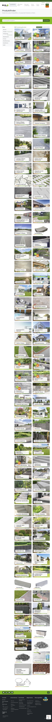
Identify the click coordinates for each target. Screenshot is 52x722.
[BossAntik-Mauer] (22, 376)
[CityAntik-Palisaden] (41, 510)
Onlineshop (48, 2)
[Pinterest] (12, 692)
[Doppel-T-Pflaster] (22, 229)
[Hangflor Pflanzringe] (41, 437)
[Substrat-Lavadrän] (41, 669)
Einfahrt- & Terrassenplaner (38, 701)
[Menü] (50, 715)
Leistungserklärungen (22, 708)
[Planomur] (41, 425)
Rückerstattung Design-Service (30, 703)
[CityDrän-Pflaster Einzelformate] (22, 156)
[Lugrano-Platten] (41, 266)
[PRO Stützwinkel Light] (41, 559)
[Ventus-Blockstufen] (22, 486)
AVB (28, 708)
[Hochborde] (22, 583)
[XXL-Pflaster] (22, 131)
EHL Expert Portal (30, 700)
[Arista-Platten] (41, 290)
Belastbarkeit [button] (6, 36)
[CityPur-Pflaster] (22, 95)
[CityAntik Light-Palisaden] (22, 522)
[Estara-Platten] (41, 254)
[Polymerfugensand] (41, 657)
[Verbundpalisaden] (41, 547)
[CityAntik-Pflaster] (22, 144)
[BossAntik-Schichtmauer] (22, 388)
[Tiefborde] (41, 583)
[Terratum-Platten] (22, 302)
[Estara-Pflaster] (22, 46)
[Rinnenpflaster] (22, 241)
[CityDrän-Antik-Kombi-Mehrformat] (41, 107)
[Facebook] (3, 692)
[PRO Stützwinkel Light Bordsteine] (22, 620)
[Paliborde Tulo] (22, 547)
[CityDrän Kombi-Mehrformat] (22, 107)
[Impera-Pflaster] (41, 70)
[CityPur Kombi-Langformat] (22, 168)
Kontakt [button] (43, 4)
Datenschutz (29, 711)
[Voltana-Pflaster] (41, 58)
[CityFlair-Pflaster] (41, 144)
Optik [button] (4, 45)
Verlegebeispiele (22, 706)
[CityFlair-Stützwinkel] (22, 571)
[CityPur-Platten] (22, 339)
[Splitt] (41, 644)
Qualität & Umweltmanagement (14, 709)
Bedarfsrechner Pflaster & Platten (38, 704)
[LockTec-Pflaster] (41, 205)
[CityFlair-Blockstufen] (41, 473)
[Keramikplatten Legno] (41, 315)
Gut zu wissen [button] (37, 5)
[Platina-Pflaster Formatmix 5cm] (22, 119)
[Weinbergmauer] (22, 412)
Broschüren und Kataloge (22, 700)
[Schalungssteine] (22, 437)
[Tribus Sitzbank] (41, 632)
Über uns (12, 700)
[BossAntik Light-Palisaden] (41, 522)
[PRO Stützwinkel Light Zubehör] (22, 681)
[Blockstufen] (41, 498)
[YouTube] (9, 692)
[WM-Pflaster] (22, 34)
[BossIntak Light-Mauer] (41, 376)
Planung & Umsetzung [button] (26, 5)
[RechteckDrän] (22, 205)
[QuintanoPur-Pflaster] (41, 131)
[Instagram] (6, 692)
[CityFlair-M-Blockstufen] (41, 461)
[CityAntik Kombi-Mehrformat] (41, 168)
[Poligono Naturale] (22, 180)
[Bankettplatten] (22, 278)
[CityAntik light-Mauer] (22, 400)
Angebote (43, 2)
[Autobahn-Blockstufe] (22, 510)
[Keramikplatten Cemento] (41, 327)
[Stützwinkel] (22, 559)
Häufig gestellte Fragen (30, 714)
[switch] (49, 718)
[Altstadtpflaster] (41, 217)
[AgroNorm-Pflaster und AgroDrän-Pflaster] (22, 254)
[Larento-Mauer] (41, 400)
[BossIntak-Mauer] (41, 363)
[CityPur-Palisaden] (41, 534)
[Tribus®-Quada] (22, 425)
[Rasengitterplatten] (41, 339)
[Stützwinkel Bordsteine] (41, 608)
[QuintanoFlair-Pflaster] (22, 70)
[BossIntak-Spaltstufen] (22, 498)
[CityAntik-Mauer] (41, 388)
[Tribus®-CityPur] (41, 412)
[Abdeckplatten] (41, 449)
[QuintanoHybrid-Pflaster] (22, 83)
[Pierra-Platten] (22, 290)
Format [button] (4, 38)
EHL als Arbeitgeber (13, 705)
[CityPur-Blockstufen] (22, 461)
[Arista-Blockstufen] (41, 486)
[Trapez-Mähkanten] (41, 620)
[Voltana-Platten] (22, 266)
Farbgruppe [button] (7, 34)
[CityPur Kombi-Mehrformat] (41, 156)
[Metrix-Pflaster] (41, 46)
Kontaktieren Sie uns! (5, 716)
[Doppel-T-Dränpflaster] (41, 241)
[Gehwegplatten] (41, 351)
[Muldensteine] (41, 229)
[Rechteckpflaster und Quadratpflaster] (22, 217)
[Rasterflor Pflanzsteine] (22, 449)
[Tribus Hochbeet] (22, 632)
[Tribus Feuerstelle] (22, 644)
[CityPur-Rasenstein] (41, 180)
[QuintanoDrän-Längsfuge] (41, 95)
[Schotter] (22, 657)
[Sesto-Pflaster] (22, 58)
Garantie (28, 705)
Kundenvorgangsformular (30, 706)
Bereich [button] (4, 29)
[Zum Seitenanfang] (48, 692)
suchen (47, 20)
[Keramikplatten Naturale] (22, 327)
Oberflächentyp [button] (6, 40)
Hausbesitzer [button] (12, 4)
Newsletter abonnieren (5, 709)
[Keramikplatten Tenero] (22, 315)
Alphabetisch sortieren (46, 27)
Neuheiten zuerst (39, 27)
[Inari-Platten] (41, 278)
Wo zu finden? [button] (32, 5)
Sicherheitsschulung (14, 702)
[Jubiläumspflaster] (41, 34)
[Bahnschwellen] (22, 351)
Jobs (11, 706)
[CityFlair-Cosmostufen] (22, 473)
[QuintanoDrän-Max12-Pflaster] (41, 83)
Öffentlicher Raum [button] (20, 5)
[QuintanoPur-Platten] (41, 302)
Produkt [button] (7, 31)
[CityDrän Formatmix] (41, 119)
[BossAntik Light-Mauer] (22, 363)
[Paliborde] (22, 608)
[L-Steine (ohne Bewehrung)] (41, 571)
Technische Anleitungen (21, 703)
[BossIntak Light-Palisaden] (22, 534)
